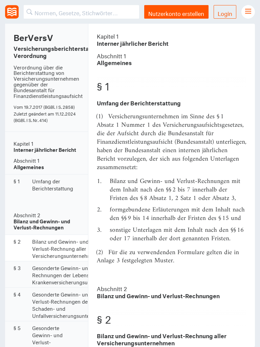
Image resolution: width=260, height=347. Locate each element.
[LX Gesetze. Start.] (12, 12)
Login (225, 12)
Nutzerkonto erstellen (176, 12)
